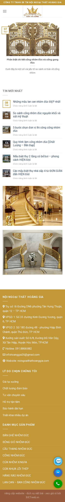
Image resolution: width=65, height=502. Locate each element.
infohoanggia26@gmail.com (22, 354)
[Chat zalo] (58, 461)
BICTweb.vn (32, 497)
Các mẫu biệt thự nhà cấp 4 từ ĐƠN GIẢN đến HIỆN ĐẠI (37, 172)
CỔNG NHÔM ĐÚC (14, 455)
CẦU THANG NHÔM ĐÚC (17, 448)
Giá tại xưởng (11, 381)
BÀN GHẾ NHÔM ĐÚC (16, 435)
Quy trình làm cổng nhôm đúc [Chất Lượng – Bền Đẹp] (34, 143)
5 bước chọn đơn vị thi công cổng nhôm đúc (36, 129)
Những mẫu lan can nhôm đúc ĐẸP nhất (36, 101)
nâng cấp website (14, 493)
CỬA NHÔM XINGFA (15, 462)
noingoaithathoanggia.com (33, 360)
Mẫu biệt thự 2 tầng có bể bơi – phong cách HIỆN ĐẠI (36, 158)
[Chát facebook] (58, 472)
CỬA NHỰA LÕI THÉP (16, 468)
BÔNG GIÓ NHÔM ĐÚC (16, 442)
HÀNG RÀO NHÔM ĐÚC (17, 475)
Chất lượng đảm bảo (15, 388)
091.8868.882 (23, 348)
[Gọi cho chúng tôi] (58, 485)
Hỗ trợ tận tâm (11, 402)
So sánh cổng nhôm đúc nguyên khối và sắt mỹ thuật (36, 114)
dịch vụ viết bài (35, 493)
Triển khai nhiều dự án (15, 415)
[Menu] (5, 11)
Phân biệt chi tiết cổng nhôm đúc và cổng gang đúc (32, 61)
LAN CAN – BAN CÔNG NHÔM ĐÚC (24, 482)
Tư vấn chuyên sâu (14, 395)
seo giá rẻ (51, 493)
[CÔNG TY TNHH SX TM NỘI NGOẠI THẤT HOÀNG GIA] (32, 11)
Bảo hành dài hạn (13, 408)
